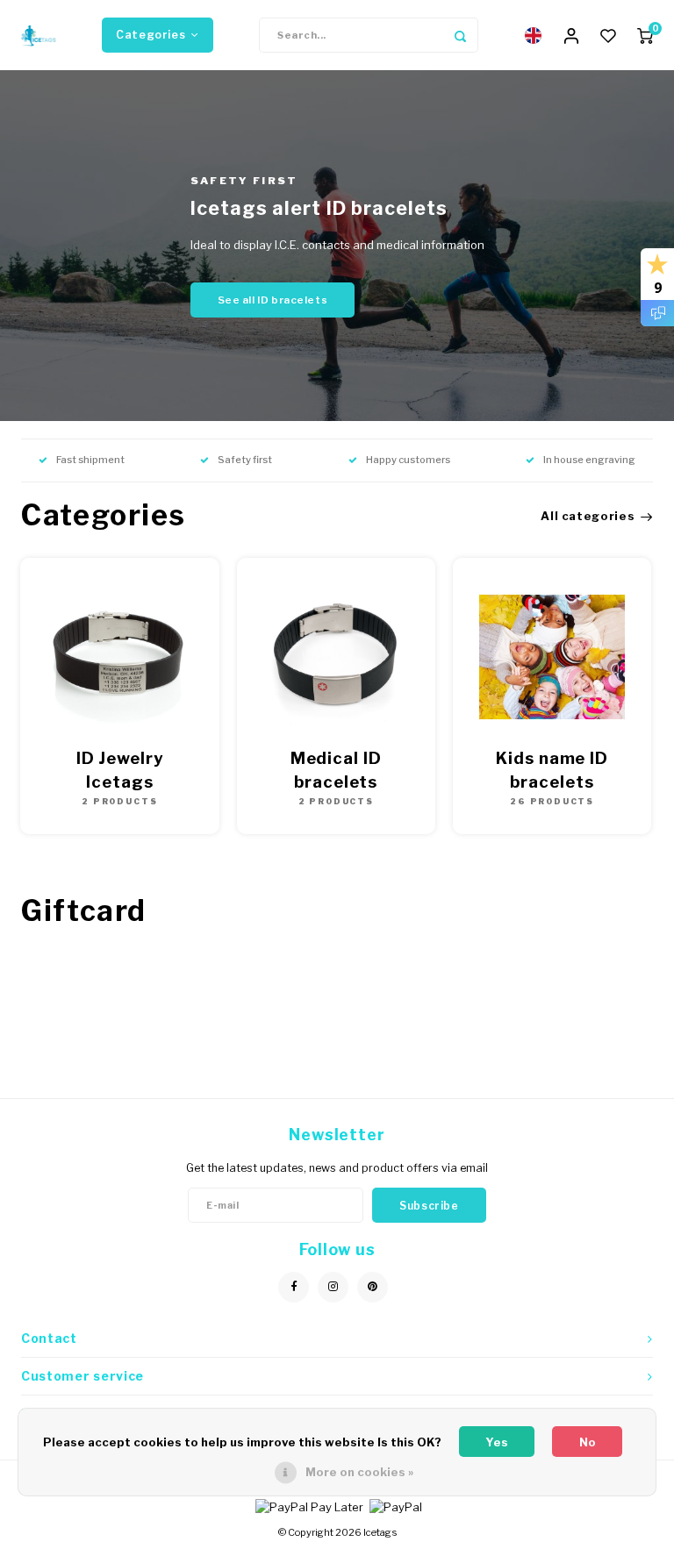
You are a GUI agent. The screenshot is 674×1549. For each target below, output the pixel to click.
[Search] (460, 35)
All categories (588, 516)
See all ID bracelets (273, 300)
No (587, 1442)
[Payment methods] (308, 1506)
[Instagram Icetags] (333, 1287)
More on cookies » (359, 1472)
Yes (496, 1442)
